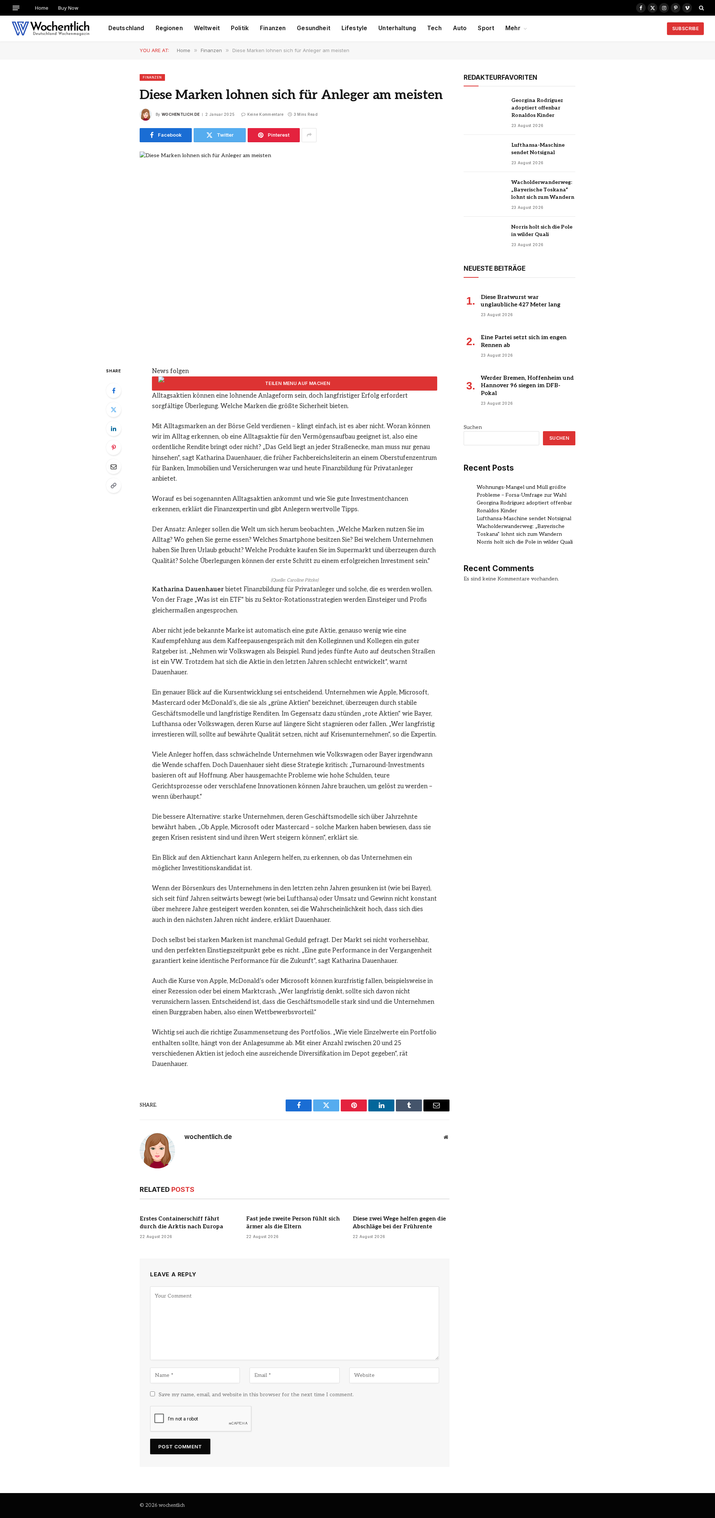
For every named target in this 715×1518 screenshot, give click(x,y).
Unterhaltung (397, 28)
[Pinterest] (113, 447)
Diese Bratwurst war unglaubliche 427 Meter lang (520, 301)
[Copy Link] (113, 485)
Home (41, 8)
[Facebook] (113, 390)
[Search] (700, 8)
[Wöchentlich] (50, 29)
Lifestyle (354, 28)
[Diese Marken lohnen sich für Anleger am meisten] (294, 253)
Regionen (169, 28)
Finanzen (273, 28)
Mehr (513, 28)
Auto (460, 28)
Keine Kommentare (265, 114)
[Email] (113, 466)
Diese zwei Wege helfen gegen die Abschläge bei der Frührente (399, 1222)
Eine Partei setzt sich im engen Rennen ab (523, 341)
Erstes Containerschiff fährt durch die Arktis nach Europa (181, 1222)
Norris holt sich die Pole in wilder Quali (541, 231)
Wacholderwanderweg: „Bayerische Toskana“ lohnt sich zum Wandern (542, 189)
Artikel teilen (295, 383)
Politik (240, 28)
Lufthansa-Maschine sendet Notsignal (538, 149)
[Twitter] (113, 409)
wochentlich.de (181, 114)
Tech (434, 28)
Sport (486, 28)
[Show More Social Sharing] (309, 135)
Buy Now (68, 8)
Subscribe (685, 28)
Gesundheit (313, 28)
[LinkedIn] (113, 428)
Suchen (473, 427)
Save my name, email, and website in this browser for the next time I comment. (256, 1394)
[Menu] (16, 7)
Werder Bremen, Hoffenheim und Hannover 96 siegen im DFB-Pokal (527, 386)
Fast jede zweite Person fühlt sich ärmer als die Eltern (293, 1222)
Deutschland (126, 28)
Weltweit (207, 28)
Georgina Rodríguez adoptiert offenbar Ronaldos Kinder (537, 107)
